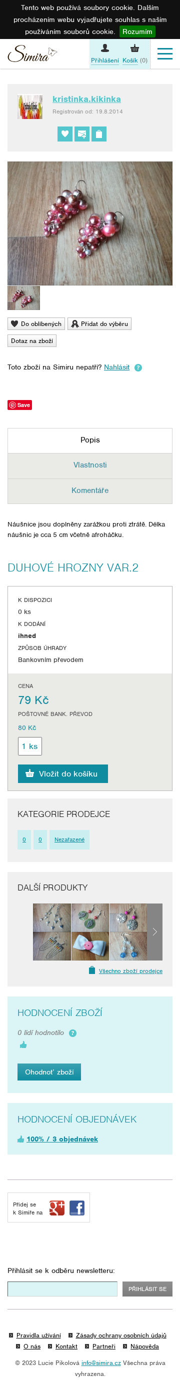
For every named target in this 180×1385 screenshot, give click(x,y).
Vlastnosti (90, 465)
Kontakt (67, 1346)
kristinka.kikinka (86, 99)
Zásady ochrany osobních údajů (121, 1335)
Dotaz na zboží (32, 340)
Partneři (104, 1346)
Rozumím (137, 31)
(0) (135, 60)
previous (25, 932)
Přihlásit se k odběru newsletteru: (61, 1270)
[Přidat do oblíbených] (65, 134)
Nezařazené (69, 840)
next (154, 932)
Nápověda (144, 1346)
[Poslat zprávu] (82, 134)
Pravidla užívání (38, 1335)
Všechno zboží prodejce (130, 971)
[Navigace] (165, 54)
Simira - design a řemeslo (33, 55)
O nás (32, 1346)
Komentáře (90, 491)
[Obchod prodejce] (99, 134)
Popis (90, 440)
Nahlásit (117, 367)
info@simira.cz (101, 1362)
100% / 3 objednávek (62, 1139)
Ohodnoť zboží (49, 1072)
